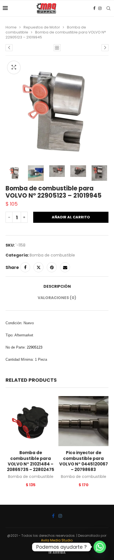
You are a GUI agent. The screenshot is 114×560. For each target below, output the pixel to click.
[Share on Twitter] (38, 267)
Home (11, 27)
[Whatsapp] (100, 547)
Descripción (57, 286)
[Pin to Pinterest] (52, 267)
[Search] (108, 8)
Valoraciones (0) (57, 297)
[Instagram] (100, 8)
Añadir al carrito (71, 217)
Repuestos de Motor (42, 27)
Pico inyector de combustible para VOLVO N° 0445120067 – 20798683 (83, 461)
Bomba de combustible (52, 255)
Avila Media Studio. (57, 540)
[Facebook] (94, 8)
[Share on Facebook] (25, 267)
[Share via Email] (65, 267)
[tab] (57, 286)
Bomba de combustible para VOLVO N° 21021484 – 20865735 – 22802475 (30, 461)
